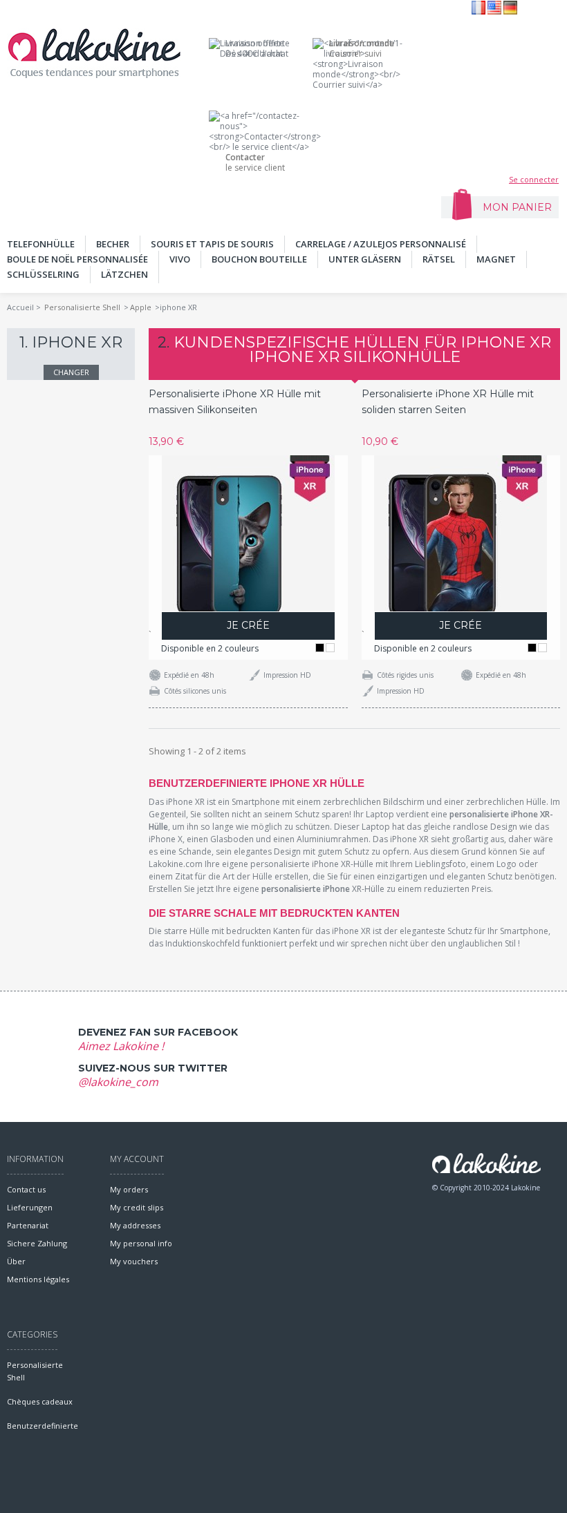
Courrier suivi (361, 48)
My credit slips (136, 1207)
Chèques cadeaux (40, 1401)
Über (16, 1261)
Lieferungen (30, 1207)
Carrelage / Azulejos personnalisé (380, 244)
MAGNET (496, 259)
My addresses (135, 1225)
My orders (129, 1189)
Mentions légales (38, 1279)
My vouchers (134, 1261)
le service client (255, 162)
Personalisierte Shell (82, 307)
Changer (71, 372)
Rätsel (438, 259)
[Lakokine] (94, 53)
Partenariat (27, 1225)
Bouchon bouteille (259, 259)
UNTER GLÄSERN (364, 259)
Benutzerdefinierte (42, 1425)
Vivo (179, 259)
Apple (140, 307)
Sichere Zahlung (37, 1243)
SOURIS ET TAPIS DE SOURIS (212, 244)
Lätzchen (124, 274)
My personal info (141, 1243)
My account (137, 1159)
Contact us (26, 1189)
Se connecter (534, 179)
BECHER (112, 244)
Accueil (20, 307)
